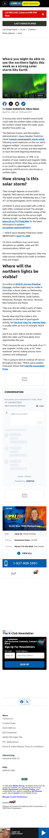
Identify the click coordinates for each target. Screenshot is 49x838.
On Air (22, 29)
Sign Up (24, 664)
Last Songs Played (9, 29)
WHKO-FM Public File (12, 737)
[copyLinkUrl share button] (23, 104)
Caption (39, 95)
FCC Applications (10, 742)
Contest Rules (9, 723)
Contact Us (7, 718)
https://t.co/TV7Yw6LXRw (15, 221)
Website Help (8, 770)
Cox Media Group (17, 786)
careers (16, 793)
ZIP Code (8, 651)
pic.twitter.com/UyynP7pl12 (16, 227)
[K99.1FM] (24, 3)
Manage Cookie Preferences (14, 797)
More (20, 33)
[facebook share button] (4, 104)
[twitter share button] (11, 104)
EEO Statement (9, 732)
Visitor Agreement (10, 789)
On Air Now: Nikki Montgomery (24, 526)
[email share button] (17, 104)
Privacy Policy (28, 789)
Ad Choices (37, 791)
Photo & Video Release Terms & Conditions (23, 746)
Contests (32, 29)
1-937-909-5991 (25, 563)
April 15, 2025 (23, 236)
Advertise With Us (10, 758)
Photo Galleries (8, 33)
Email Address (22, 651)
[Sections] (5, 4)
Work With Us (9, 728)
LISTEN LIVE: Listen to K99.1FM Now (21, 14)
